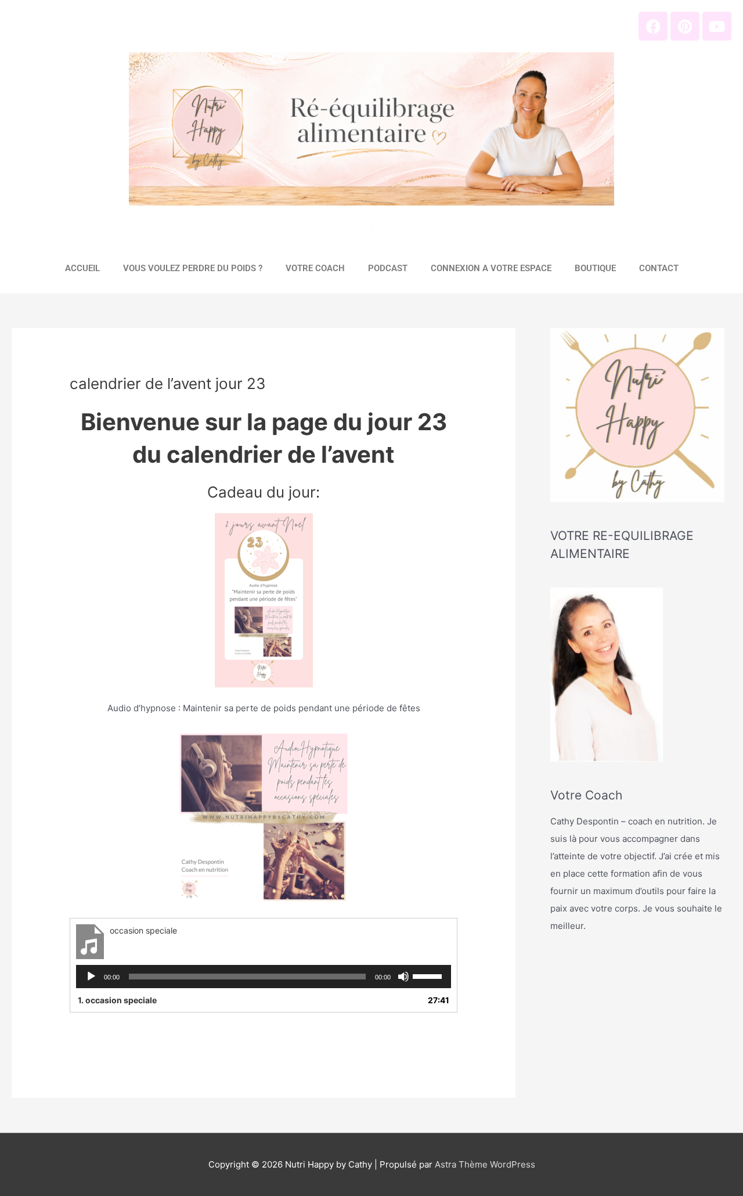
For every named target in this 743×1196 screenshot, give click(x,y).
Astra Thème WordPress (485, 1164)
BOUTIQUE (595, 268)
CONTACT (659, 268)
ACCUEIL (82, 268)
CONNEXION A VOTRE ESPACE (491, 268)
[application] (263, 976)
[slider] (429, 975)
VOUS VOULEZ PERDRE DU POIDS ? (192, 268)
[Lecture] (91, 976)
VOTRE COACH (315, 268)
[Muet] (403, 976)
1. (117, 1000)
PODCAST (387, 268)
